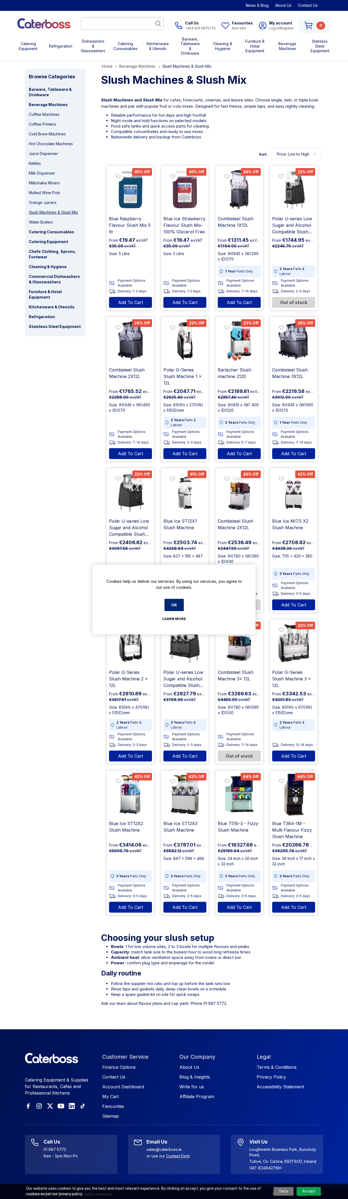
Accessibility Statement (280, 1086)
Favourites (113, 1106)
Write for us (191, 1086)
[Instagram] (39, 1106)
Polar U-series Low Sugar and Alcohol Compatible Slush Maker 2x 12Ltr (129, 527)
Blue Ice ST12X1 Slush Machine (180, 524)
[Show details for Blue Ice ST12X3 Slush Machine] (184, 794)
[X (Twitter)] (50, 1106)
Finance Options (119, 1067)
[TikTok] (82, 1106)
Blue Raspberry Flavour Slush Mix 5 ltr (130, 225)
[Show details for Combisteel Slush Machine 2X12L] (130, 340)
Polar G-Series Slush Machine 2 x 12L (128, 679)
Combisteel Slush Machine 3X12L (290, 373)
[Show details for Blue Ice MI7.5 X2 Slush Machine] (293, 491)
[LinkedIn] (72, 1106)
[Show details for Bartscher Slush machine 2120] (239, 340)
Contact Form (178, 1156)
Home (107, 66)
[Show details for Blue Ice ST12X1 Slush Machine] (184, 491)
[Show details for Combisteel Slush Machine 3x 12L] (239, 643)
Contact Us (308, 5)
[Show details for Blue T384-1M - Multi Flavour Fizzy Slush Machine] (293, 794)
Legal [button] (264, 1057)
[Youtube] (61, 1106)
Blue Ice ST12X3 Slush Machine (180, 827)
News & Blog (257, 5)
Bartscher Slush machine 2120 (234, 373)
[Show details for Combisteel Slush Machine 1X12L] (239, 189)
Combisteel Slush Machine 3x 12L (235, 675)
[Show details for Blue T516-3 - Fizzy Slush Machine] (239, 794)
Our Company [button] (197, 1057)
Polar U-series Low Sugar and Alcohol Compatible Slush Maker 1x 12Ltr (292, 225)
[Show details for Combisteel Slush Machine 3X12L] (293, 340)
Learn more (174, 618)
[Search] (158, 23)
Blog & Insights (194, 1077)
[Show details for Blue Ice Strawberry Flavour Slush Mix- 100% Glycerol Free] (184, 189)
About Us (283, 5)
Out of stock (293, 302)
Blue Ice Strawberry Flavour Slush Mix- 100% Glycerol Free (184, 225)
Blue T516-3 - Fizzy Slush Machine (238, 827)
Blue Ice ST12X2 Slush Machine (126, 827)
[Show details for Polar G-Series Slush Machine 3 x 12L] (293, 643)
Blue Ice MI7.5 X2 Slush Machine (290, 524)
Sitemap (110, 1116)
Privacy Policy (271, 1077)
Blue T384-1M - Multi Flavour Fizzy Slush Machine (292, 830)
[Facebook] (28, 1106)
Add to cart (130, 302)
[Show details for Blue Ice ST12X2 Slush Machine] (130, 794)
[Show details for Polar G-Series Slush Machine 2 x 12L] (130, 643)
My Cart (110, 1096)
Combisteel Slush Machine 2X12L (127, 373)
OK (174, 605)
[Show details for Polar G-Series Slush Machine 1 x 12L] (184, 340)
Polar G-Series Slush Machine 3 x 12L (291, 679)
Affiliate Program (196, 1096)
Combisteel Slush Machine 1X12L (235, 222)
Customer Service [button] (125, 1057)
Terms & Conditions (277, 1067)
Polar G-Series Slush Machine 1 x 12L (182, 376)
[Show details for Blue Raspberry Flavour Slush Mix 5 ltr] (130, 189)
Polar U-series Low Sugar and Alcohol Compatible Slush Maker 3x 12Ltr (183, 679)
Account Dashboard (123, 1086)
